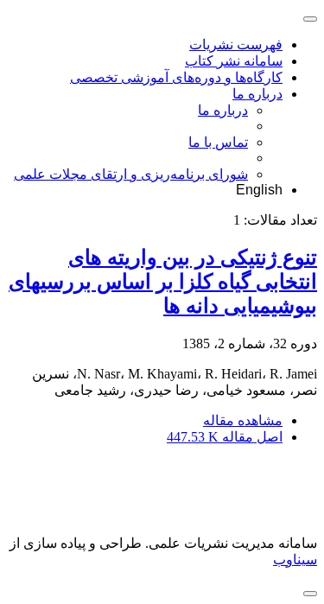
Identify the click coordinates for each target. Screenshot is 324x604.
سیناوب (295, 559)
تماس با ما (218, 142)
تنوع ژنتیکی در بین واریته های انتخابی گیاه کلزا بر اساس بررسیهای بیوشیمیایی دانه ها (163, 281)
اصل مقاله (225, 436)
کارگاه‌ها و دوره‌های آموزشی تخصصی (176, 77)
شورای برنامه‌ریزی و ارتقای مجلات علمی (131, 174)
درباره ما (257, 93)
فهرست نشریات (236, 44)
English (259, 189)
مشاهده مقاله (243, 420)
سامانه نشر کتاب (234, 61)
